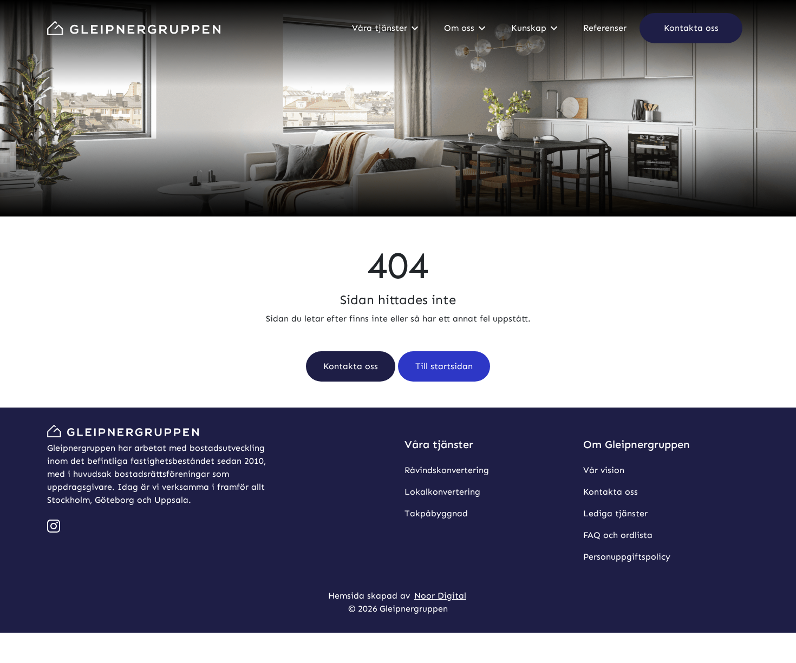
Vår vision (603, 470)
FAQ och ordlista (618, 535)
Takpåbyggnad (436, 513)
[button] (691, 28)
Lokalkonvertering (442, 492)
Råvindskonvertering (446, 470)
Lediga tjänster (615, 513)
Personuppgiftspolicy (626, 557)
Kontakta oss (610, 492)
